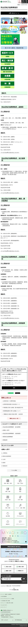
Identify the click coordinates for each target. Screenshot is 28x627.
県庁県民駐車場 (18, 620)
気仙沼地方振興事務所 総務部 (12, 107)
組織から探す (6, 430)
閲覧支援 (23, 1)
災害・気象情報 (19, 1)
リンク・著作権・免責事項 (6, 594)
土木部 (4, 459)
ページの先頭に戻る (14, 589)
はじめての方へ (4, 605)
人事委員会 (5, 453)
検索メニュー (26, 1)
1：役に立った (6, 376)
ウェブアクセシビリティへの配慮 (8, 598)
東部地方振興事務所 (8, 436)
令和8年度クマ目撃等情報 (9, 401)
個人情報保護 (4, 596)
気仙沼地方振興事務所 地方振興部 (11, 427)
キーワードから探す (6, 576)
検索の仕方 (25, 581)
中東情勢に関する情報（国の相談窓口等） (13, 407)
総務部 (4, 462)
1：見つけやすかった (8, 382)
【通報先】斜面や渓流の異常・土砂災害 (13, 414)
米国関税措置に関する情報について (11, 410)
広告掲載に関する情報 (6, 600)
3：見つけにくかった (8, 384)
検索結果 (5, 440)
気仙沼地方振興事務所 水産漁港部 (11, 433)
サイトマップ (4, 607)
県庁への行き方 (4, 620)
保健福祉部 (5, 465)
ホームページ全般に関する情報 (7, 602)
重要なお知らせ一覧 (14, 418)
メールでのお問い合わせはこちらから (10, 152)
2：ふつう (14, 376)
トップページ (3, 585)
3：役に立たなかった (8, 378)
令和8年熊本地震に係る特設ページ (11, 404)
